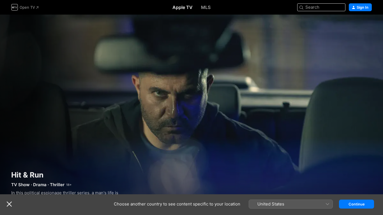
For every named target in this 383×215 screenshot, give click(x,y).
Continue (357, 204)
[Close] (9, 204)
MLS (206, 7)
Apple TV (182, 7)
